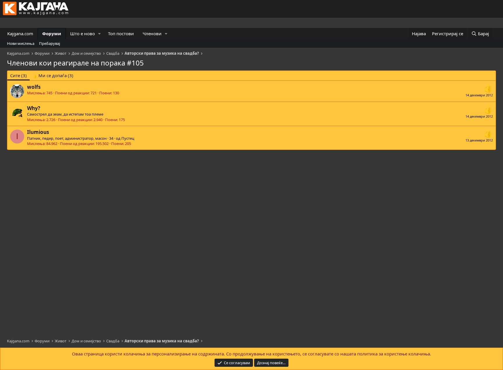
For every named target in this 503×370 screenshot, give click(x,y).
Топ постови (121, 33)
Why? (33, 108)
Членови (152, 33)
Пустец (127, 138)
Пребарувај (49, 43)
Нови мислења (20, 43)
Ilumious (38, 132)
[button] (99, 33)
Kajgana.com (20, 33)
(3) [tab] (18, 75)
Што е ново (82, 33)
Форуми (51, 33)
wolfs (33, 87)
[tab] (53, 75)
